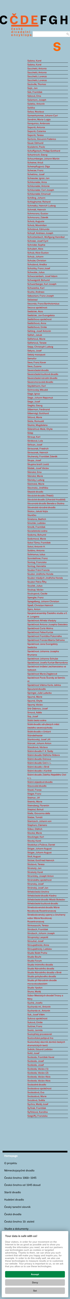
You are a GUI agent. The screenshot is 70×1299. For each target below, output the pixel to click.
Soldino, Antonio (36, 550)
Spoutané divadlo (36, 689)
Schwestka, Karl (35, 288)
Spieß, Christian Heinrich (40, 605)
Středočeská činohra (38, 892)
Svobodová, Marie (36, 1096)
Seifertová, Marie (36, 339)
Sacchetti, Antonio (37, 68)
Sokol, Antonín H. (36, 546)
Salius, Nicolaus (35, 112)
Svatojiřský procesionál (39, 1034)
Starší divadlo (12, 1192)
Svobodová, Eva (35, 1092)
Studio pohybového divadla (41, 976)
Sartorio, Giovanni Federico (41, 139)
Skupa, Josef (34, 460)
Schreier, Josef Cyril (37, 241)
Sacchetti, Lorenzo (37, 76)
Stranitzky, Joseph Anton (40, 876)
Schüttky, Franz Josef (38, 268)
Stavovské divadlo (37, 786)
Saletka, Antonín (36, 104)
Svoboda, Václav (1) (37, 1069)
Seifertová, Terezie (36, 343)
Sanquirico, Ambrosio (38, 123)
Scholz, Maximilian (37, 225)
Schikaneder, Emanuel (38, 194)
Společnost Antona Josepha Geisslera (47, 624)
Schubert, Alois (35, 249)
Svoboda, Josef (35, 1061)
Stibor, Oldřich (34, 829)
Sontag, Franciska (37, 562)
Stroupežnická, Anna (38, 945)
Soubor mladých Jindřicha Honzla (45, 578)
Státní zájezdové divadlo (40, 782)
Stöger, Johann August (39, 849)
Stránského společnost (39, 880)
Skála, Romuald (35, 421)
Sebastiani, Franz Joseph (40, 296)
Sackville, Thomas (36, 84)
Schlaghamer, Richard (38, 202)
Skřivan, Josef (34, 445)
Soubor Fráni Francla (38, 570)
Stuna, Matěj (34, 991)
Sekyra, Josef (34, 351)
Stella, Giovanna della (38, 813)
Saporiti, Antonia (36, 127)
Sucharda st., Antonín (38, 1011)
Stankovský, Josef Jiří (38, 739)
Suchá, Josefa (34, 1003)
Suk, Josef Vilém (36, 1014)
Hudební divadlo (14, 1199)
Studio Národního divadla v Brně (44, 972)
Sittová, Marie (34, 417)
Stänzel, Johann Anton (39, 743)
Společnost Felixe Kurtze (40, 632)
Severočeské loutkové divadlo (42, 374)
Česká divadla (12, 1214)
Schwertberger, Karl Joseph (41, 284)
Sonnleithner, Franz (37, 558)
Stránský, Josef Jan (37, 888)
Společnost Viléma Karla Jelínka (44, 685)
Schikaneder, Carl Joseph (40, 190)
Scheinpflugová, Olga (38, 166)
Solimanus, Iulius (36, 554)
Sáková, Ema (34, 96)
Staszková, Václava (37, 747)
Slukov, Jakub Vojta (37, 511)
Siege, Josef (33, 402)
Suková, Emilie (34, 1022)
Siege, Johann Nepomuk (40, 398)
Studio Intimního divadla (40, 965)
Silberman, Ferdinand (38, 409)
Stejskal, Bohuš (35, 809)
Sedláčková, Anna (36, 323)
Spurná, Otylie (34, 701)
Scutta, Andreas (35, 292)
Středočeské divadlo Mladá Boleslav (46, 899)
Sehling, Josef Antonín (39, 331)
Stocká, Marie (34, 833)
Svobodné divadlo (36, 1084)
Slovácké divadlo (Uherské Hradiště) (46, 499)
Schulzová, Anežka (37, 264)
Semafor (32, 358)
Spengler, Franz (35, 597)
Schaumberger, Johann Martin (43, 159)
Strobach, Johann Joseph (41, 933)
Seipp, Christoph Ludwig (40, 347)
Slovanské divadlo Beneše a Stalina (45, 503)
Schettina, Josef (36, 174)
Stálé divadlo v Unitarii (39, 732)
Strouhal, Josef (35, 941)
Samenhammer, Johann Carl (42, 115)
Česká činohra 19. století (19, 1221)
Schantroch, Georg (37, 155)
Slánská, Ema (34, 472)
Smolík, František (36, 527)
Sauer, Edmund (35, 143)
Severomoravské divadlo (40, 382)
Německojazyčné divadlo (19, 1170)
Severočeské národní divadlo (42, 378)
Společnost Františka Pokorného (44, 636)
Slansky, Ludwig (35, 480)
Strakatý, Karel (35, 872)
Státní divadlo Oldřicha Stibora (43, 755)
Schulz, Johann (35, 257)
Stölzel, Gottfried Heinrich (40, 860)
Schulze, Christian (36, 260)
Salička (31, 108)
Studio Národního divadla (40, 968)
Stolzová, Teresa (36, 864)
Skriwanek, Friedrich (38, 449)
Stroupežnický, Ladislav (39, 949)
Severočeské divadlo (38, 370)
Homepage (11, 1156)
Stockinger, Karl (35, 837)
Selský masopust (36, 354)
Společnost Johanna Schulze (42, 659)
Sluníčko (31, 515)
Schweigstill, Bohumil (38, 280)
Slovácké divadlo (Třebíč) (40, 496)
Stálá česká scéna (36, 720)
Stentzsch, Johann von (39, 821)
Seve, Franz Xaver (36, 362)
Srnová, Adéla (34, 712)
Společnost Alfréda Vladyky (41, 620)
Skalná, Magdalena (37, 425)
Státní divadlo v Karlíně (39, 771)
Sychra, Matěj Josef (37, 1104)
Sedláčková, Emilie (37, 327)
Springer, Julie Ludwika (39, 693)
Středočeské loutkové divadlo (42, 903)
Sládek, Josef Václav (38, 468)
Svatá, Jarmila (35, 1030)
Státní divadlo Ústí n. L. (39, 763)
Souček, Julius (34, 586)
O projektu (10, 1163)
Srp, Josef (32, 716)
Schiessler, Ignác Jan (38, 178)
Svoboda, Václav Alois (38, 1077)
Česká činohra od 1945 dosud (22, 1185)
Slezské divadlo (35, 492)
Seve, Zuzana (34, 366)
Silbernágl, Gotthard (38, 413)
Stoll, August (34, 856)
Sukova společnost (37, 1018)
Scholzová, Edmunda (38, 229)
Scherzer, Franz (35, 170)
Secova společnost (37, 307)
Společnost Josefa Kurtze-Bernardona (47, 663)
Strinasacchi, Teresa (38, 925)
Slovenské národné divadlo (41, 507)
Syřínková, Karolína (37, 1112)
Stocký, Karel (34, 841)
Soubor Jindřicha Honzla (40, 574)
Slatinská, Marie (35, 484)
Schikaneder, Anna (37, 182)
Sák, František (34, 92)
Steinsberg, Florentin (38, 805)
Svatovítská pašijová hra (40, 1038)
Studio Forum (34, 961)
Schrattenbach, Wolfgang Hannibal (46, 237)
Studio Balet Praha (37, 953)
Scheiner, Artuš (35, 163)
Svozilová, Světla (36, 1100)
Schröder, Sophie (36, 245)
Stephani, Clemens (37, 825)
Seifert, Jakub (34, 335)
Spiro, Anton (33, 609)
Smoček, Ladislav (36, 523)
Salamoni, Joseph (36, 100)
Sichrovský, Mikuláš (37, 390)
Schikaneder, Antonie (38, 186)
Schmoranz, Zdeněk (37, 217)
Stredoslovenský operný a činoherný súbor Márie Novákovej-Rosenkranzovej (46, 918)
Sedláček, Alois (35, 311)
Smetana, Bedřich (36, 519)
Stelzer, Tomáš (34, 817)
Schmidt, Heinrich (36, 210)
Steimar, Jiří (33, 798)
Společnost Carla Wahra (40, 628)
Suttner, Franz (34, 1026)
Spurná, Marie (34, 697)
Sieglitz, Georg (34, 405)
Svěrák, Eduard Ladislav (40, 1049)
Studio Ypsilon (34, 988)
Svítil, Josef (33, 1053)
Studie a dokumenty (16, 1228)
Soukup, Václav (35, 590)
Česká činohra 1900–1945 (20, 1178)
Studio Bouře (34, 957)
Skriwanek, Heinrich (37, 452)
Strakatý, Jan (34, 868)
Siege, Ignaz (33, 394)
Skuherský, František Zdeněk (42, 456)
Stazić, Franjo (34, 790)
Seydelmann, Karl (36, 386)
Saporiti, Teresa (35, 135)
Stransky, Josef (35, 884)
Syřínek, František (36, 1108)
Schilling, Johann (36, 198)
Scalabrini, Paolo (36, 147)
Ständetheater (35, 735)
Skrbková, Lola (35, 441)
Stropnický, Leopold (37, 937)
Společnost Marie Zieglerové (42, 674)
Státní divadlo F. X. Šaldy (40, 751)
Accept (35, 1274)
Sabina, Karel (34, 61)
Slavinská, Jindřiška (37, 488)
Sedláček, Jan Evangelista (41, 315)
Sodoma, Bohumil (36, 535)
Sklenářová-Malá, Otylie (39, 429)
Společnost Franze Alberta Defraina (46, 640)
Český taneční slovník (17, 1207)
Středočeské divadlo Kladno (42, 896)
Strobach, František (37, 929)
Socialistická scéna (37, 531)
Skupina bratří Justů (38, 464)
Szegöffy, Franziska (37, 1116)
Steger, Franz (34, 794)
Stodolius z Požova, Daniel (41, 845)
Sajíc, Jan (32, 88)
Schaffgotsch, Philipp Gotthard (43, 151)
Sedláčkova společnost (39, 319)
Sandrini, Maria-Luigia (39, 119)
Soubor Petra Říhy (37, 582)
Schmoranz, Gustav (37, 213)
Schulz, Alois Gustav (38, 253)
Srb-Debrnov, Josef (37, 709)
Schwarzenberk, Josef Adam (42, 276)
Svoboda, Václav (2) (37, 1073)
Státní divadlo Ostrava (39, 759)
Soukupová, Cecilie (37, 594)
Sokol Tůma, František (39, 543)
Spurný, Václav (35, 705)
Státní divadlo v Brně (38, 767)
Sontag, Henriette (36, 566)
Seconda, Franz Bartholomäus (43, 304)
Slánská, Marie (35, 476)
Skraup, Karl (33, 437)
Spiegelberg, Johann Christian (43, 601)
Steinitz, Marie (34, 802)
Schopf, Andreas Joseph (40, 233)
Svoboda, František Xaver (40, 1057)
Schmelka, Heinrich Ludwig (41, 206)
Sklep (30, 433)
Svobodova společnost (39, 1088)
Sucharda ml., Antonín (39, 1007)
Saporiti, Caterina (36, 131)
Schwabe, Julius (36, 272)
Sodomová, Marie (36, 539)
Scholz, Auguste (35, 221)
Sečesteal (32, 300)
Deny (35, 1282)
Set (35, 1290)
